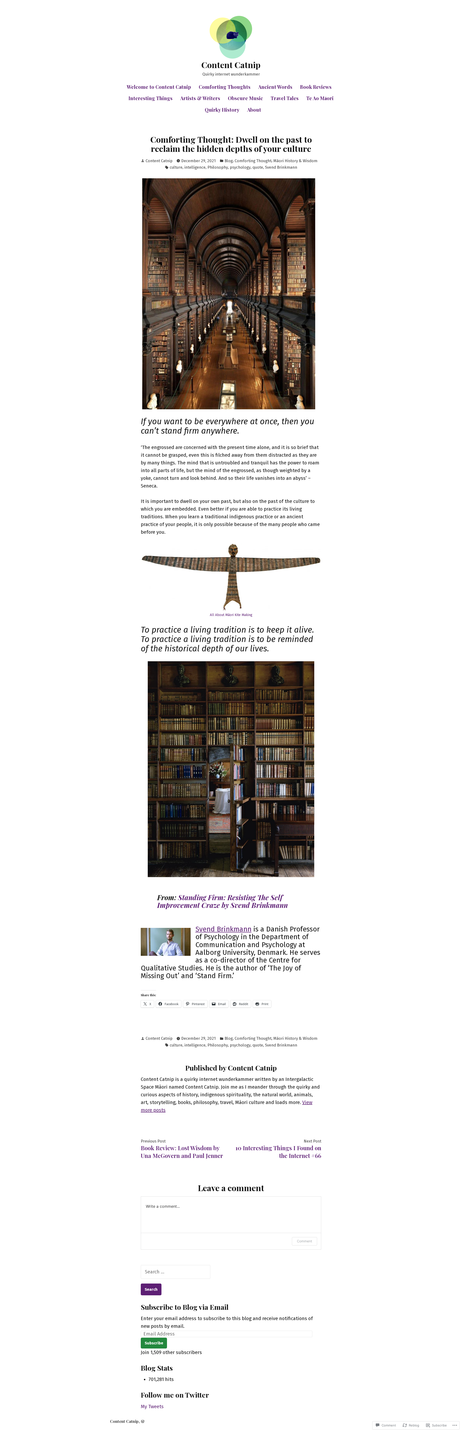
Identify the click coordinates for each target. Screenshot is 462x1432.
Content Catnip (231, 64)
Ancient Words (275, 86)
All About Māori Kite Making (231, 615)
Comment (304, 1241)
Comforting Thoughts (224, 86)
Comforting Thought (253, 160)
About (254, 109)
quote (257, 167)
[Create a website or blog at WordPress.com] (142, 1421)
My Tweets (152, 1406)
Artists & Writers (200, 98)
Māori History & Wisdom (295, 160)
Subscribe (154, 1343)
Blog (229, 160)
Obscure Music (245, 98)
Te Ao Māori (320, 98)
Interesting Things (150, 98)
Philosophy (217, 167)
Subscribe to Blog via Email (185, 1306)
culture (176, 167)
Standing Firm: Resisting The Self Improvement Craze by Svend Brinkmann (222, 901)
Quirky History (222, 109)
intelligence (194, 167)
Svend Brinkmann (281, 167)
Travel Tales (285, 98)
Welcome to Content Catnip (159, 86)
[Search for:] (175, 1272)
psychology (240, 167)
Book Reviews (316, 86)
